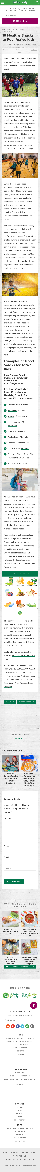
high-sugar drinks (25, 535)
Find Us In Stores (20, 1073)
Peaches (11, 442)
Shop (20, 1117)
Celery (11, 404)
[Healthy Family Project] (4, 995)
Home (4, 29)
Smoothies (12, 425)
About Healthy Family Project (20, 1128)
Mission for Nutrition (20, 1076)
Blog (20, 1110)
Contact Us (20, 1141)
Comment (9, 818)
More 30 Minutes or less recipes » (20, 966)
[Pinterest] (13, 1026)
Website (7, 868)
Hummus (25, 448)
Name (7, 846)
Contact (15, 1153)
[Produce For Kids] (14, 995)
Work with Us (20, 1135)
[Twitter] (22, 1026)
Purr (34, 1165)
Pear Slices (12, 410)
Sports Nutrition (26, 702)
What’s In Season (20, 1048)
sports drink (9, 130)
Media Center (20, 1138)
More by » (20, 739)
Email (7, 857)
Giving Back (20, 1131)
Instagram (8, 686)
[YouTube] (8, 1026)
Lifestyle (12, 29)
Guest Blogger (14, 44)
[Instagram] (27, 1026)
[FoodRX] (36, 995)
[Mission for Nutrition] (26, 995)
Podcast (20, 1113)
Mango (11, 416)
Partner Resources (20, 1044)
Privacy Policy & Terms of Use (19, 1159)
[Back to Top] (33, 1005)
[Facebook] (18, 1026)
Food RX (19, 1084)
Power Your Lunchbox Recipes (20, 1041)
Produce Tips (20, 1120)
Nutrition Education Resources (20, 1038)
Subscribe (19, 21)
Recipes (20, 1107)
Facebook (23, 683)
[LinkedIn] (32, 1026)
